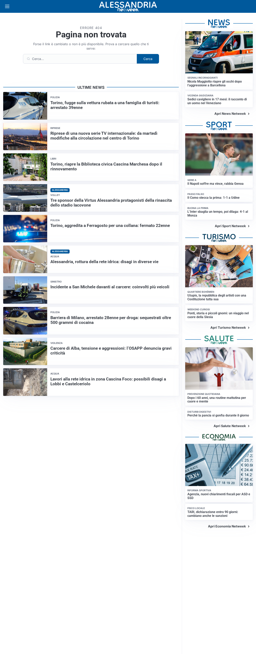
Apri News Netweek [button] (230, 114)
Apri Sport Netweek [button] (230, 226)
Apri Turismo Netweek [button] (228, 327)
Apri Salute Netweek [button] (230, 426)
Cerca (147, 59)
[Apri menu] (7, 6)
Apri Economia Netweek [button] (227, 526)
